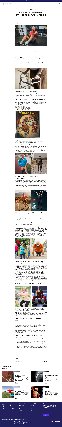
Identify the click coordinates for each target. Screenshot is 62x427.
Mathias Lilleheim (18, 19)
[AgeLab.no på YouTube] (47, 413)
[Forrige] (24, 1)
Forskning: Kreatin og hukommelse (49, 390)
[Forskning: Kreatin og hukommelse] (40, 393)
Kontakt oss (21, 408)
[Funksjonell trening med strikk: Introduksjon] (11, 393)
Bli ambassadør (21, 405)
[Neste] (38, 1)
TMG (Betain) (33, 411)
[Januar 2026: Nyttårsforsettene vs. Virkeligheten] (11, 377)
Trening (31, 9)
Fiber (32, 408)
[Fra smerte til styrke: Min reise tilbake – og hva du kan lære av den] (40, 377)
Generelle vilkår (17, 419)
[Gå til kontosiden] (57, 4)
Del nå (17, 358)
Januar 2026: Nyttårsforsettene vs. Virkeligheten (20, 375)
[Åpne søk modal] (56, 4)
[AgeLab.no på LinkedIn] (46, 413)
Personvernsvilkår (23, 419)
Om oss (20, 410)
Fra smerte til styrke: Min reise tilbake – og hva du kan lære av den (51, 375)
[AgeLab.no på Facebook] (43, 413)
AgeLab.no (12, 419)
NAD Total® (33, 405)
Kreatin (32, 410)
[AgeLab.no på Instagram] (44, 413)
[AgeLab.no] (6, 3)
